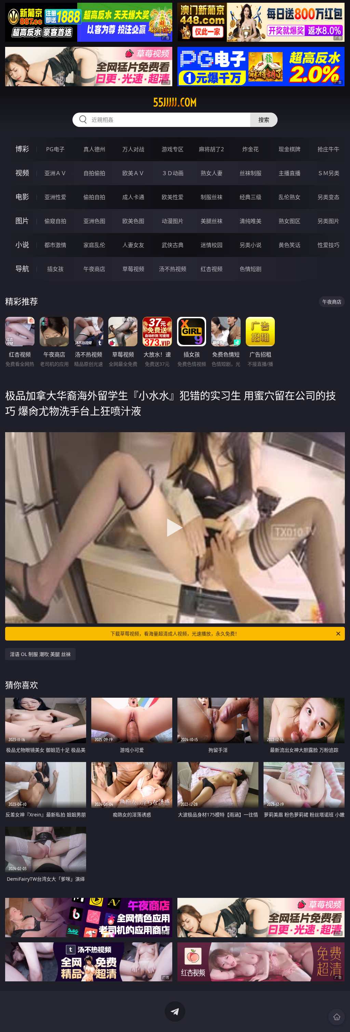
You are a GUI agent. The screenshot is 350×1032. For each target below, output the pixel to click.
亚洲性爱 (55, 197)
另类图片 (328, 221)
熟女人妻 (212, 173)
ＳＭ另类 (328, 173)
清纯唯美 (250, 221)
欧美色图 (133, 221)
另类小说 (250, 245)
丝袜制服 (250, 173)
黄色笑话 (289, 245)
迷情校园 (212, 245)
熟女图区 (289, 221)
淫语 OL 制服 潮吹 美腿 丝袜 (40, 654)
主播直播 (289, 173)
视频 (22, 173)
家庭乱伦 (94, 245)
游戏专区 (173, 149)
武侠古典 (173, 245)
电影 (22, 197)
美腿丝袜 (212, 221)
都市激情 (55, 245)
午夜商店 (94, 269)
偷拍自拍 (94, 197)
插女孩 (55, 269)
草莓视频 (133, 269)
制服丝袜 (212, 197)
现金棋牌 (289, 149)
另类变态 (328, 197)
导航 (22, 268)
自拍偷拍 (94, 173)
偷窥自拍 (55, 221)
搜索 (263, 120)
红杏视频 (212, 269)
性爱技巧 (328, 245)
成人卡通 (133, 197)
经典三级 (250, 197)
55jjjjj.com (175, 102)
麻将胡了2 (211, 149)
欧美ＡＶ (133, 173)
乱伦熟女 (289, 197)
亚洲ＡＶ (55, 173)
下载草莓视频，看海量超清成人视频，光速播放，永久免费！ (175, 633)
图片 (22, 220)
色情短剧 (250, 269)
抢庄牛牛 (328, 149)
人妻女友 (133, 245)
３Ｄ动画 (173, 173)
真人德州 (94, 149)
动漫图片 (173, 221)
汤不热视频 (172, 269)
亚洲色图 (94, 221)
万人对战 (133, 149)
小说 (22, 244)
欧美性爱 (173, 197)
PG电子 (55, 149)
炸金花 (250, 149)
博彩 (22, 149)
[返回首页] (336, 1017)
